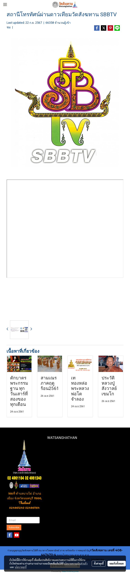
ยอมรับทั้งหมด (117, 563)
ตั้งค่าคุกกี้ (99, 563)
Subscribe (14, 527)
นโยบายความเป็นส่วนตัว (76, 563)
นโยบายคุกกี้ (21, 567)
